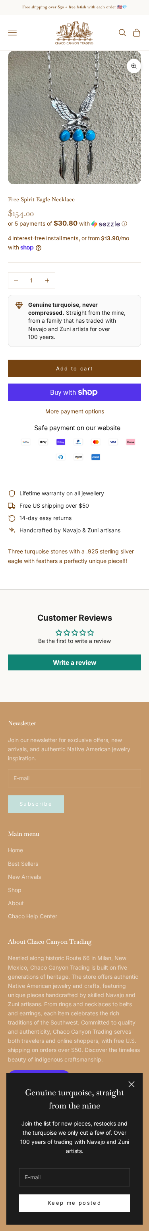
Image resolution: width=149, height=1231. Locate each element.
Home (15, 850)
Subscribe (35, 804)
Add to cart (74, 368)
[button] (74, 224)
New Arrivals (24, 876)
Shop (14, 889)
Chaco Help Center (32, 916)
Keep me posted (74, 1203)
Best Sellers (23, 863)
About (16, 903)
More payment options (74, 411)
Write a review (75, 662)
